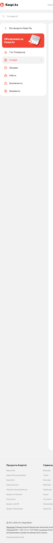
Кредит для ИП (12, 504)
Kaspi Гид (47, 509)
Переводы (47, 490)
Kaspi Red (10, 480)
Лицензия (10, 527)
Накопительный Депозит (17, 490)
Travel (45, 475)
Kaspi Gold (10, 470)
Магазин (46, 470)
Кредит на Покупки (14, 494)
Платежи (47, 480)
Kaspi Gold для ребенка (16, 475)
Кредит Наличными (14, 509)
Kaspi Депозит (12, 485)
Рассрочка (10, 499)
